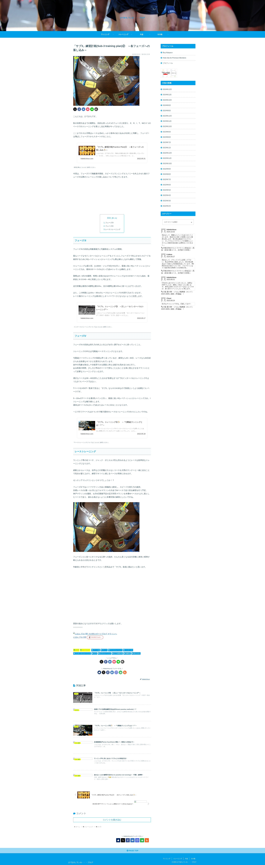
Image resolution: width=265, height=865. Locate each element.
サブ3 (77, 650)
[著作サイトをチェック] (99, 672)
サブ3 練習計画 (118, 653)
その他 (193, 858)
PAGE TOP (133, 851)
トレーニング (86, 650)
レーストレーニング (112, 229)
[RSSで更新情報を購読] (125, 672)
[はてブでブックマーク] (83, 109)
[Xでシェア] (75, 109)
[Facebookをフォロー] (108, 672)
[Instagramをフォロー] (116, 672)
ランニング (166, 858)
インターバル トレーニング (82, 653)
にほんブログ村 (79, 637)
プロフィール (168, 63)
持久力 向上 (137, 653)
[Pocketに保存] (88, 109)
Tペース (105, 650)
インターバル (129, 650)
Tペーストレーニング (116, 650)
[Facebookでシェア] (79, 109)
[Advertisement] (112, 196)
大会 (186, 858)
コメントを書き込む (112, 820)
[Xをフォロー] (103, 672)
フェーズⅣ (109, 226)
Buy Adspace (168, 52)
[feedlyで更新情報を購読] (120, 672)
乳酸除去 (127, 653)
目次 (109, 218)
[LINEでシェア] (92, 109)
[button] (96, 109)
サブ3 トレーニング (105, 653)
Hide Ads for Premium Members (174, 58)
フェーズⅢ (109, 223)
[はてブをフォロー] (112, 672)
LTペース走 (96, 650)
